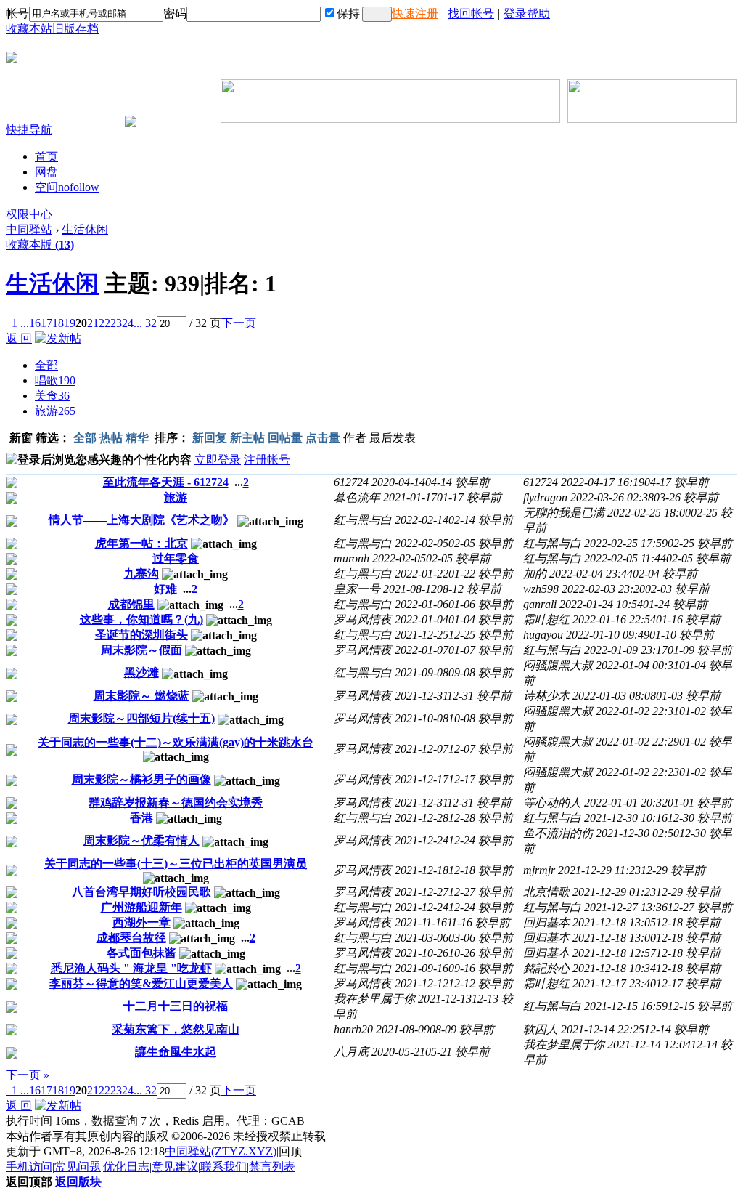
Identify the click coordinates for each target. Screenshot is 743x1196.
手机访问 (29, 1166)
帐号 (17, 13)
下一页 (238, 323)
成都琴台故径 (131, 938)
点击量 (322, 438)
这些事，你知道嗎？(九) (141, 619)
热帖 (111, 438)
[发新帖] (58, 338)
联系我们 (223, 1166)
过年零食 (175, 558)
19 (69, 323)
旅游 (55, 411)
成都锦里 (131, 604)
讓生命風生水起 (175, 1052)
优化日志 (126, 1166)
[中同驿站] (11, 57)
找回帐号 (471, 13)
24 (128, 323)
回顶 (290, 1151)
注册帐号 (267, 459)
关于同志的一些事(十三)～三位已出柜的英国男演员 (175, 863)
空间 (67, 187)
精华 (137, 438)
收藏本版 (40, 244)
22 (104, 323)
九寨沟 (141, 573)
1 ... (20, 323)
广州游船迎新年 (141, 907)
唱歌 (55, 380)
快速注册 (415, 13)
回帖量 (285, 438)
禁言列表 (272, 1166)
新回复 (209, 438)
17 (46, 323)
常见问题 (77, 1166)
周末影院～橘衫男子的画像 (141, 779)
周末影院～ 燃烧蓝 (141, 696)
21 (93, 323)
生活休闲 (85, 229)
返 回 (19, 338)
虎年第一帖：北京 (141, 543)
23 (116, 323)
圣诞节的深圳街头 (141, 635)
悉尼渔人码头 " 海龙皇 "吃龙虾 (131, 968)
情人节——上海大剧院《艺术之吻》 (141, 520)
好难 (165, 589)
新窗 (21, 438)
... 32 (145, 323)
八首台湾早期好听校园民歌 (141, 892)
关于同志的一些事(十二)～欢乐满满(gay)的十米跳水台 (175, 742)
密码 (174, 13)
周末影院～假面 (141, 650)
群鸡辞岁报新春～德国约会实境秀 (176, 802)
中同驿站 (29, 229)
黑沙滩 (141, 672)
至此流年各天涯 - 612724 (166, 482)
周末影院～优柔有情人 (141, 840)
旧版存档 (75, 29)
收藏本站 (29, 29)
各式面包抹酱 (141, 953)
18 (58, 323)
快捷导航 (29, 130)
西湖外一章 (141, 922)
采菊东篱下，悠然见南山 (175, 1029)
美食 (52, 395)
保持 (348, 13)
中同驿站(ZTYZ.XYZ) (220, 1151)
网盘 (46, 172)
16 (35, 323)
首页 (46, 156)
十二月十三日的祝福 (175, 1006)
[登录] (377, 14)
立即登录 (217, 459)
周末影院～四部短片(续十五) (141, 718)
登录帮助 (527, 13)
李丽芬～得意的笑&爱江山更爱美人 (141, 983)
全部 (46, 365)
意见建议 (175, 1166)
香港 (141, 818)
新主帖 (247, 438)
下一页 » (27, 1075)
